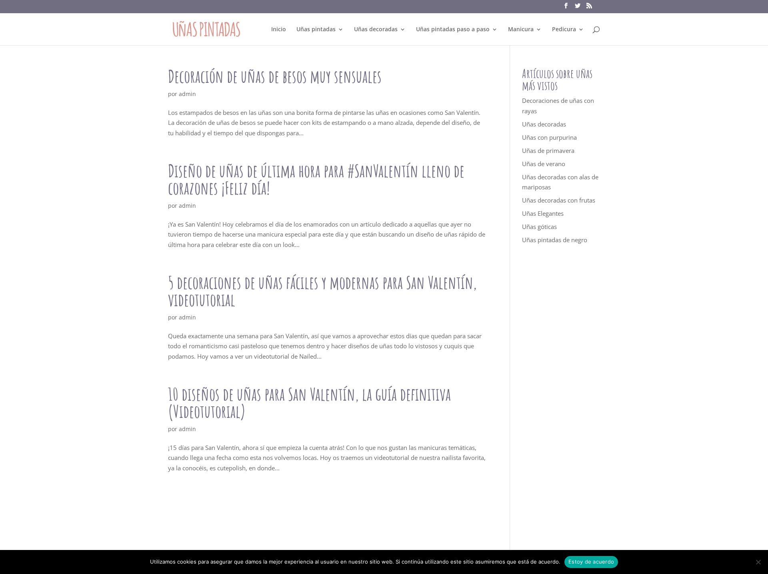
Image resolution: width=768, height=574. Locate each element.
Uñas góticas (539, 227)
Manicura (521, 29)
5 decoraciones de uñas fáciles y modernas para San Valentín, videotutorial (322, 291)
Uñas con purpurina (549, 137)
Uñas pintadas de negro (554, 240)
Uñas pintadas (316, 29)
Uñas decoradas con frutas (558, 200)
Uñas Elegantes (543, 213)
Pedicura (564, 29)
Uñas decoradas (376, 29)
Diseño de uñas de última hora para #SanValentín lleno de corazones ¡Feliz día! (316, 179)
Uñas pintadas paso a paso (453, 29)
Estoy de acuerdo (591, 561)
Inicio (278, 29)
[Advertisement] (561, 398)
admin (187, 94)
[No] (758, 562)
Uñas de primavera (548, 151)
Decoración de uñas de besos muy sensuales (275, 76)
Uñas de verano (543, 164)
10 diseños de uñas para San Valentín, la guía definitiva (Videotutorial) (309, 402)
